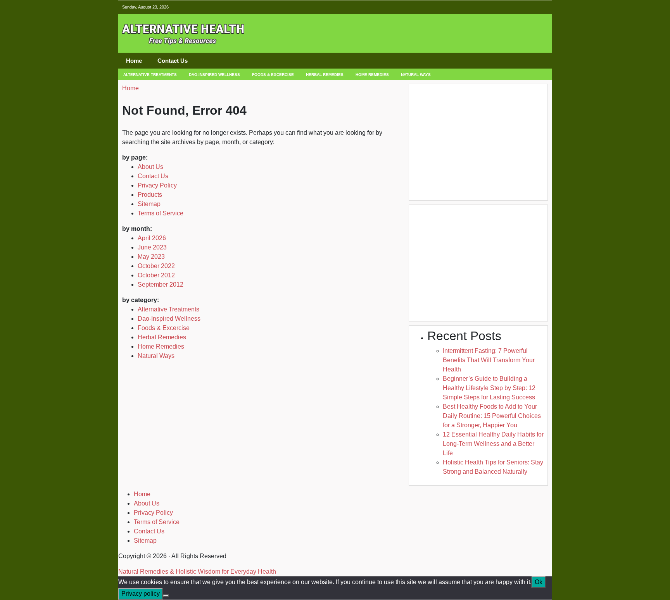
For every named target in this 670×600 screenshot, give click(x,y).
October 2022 (156, 266)
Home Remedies (372, 74)
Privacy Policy (157, 185)
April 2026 (152, 238)
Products (150, 194)
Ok (538, 582)
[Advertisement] (448, 33)
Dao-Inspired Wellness (214, 74)
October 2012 (156, 275)
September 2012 (160, 284)
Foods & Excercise (273, 74)
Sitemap (149, 204)
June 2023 (152, 247)
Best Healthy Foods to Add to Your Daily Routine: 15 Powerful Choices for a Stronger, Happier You (492, 415)
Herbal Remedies (325, 74)
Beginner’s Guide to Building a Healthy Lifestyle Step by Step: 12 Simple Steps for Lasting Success (489, 388)
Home (134, 60)
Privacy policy (140, 593)
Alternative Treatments (150, 74)
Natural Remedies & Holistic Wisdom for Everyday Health (197, 571)
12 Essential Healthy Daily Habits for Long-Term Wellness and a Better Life (493, 443)
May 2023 (151, 256)
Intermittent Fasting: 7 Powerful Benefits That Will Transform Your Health (489, 360)
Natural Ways (416, 74)
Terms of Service (160, 213)
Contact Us (172, 60)
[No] (166, 596)
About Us (150, 166)
